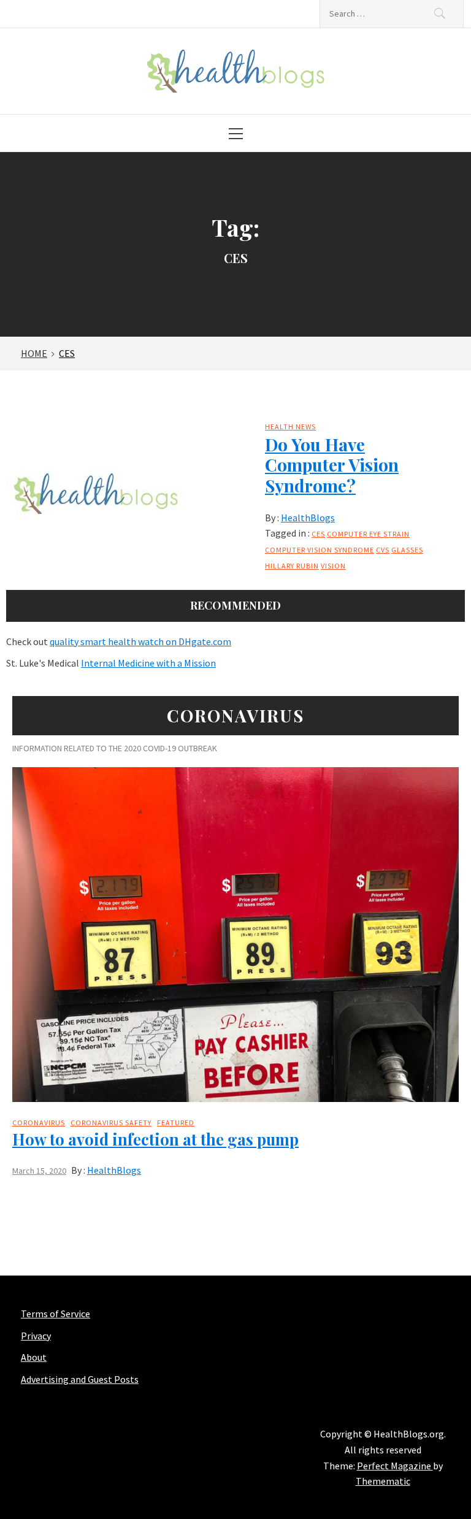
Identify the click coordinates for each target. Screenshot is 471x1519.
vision (333, 565)
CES (318, 533)
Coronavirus (38, 1122)
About (34, 1357)
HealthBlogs (308, 517)
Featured (175, 1122)
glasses (407, 549)
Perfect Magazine (395, 1466)
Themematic (383, 1481)
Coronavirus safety (111, 1122)
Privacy (36, 1336)
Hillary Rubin (292, 565)
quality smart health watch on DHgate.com (140, 641)
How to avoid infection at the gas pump (155, 1139)
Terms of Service (55, 1313)
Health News (290, 426)
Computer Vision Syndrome (319, 549)
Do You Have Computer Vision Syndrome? (332, 465)
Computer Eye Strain (368, 533)
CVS (382, 549)
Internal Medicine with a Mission (148, 663)
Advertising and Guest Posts (80, 1379)
